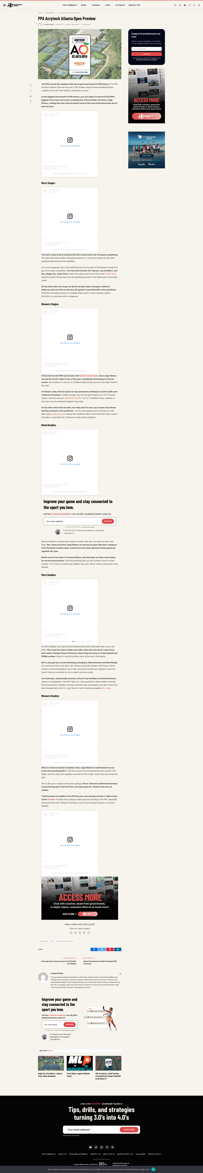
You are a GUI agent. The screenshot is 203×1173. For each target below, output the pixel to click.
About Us (62, 1154)
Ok (153, 1169)
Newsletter (134, 5)
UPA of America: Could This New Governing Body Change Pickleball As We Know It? (108, 1076)
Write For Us (109, 1154)
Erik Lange (106, 688)
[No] (200, 1169)
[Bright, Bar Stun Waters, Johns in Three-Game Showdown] (51, 1063)
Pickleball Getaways (78, 1154)
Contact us (95, 1154)
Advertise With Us (125, 1154)
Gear (107, 5)
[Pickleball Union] (15, 5)
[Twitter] (31, 90)
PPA (52, 941)
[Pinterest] (31, 101)
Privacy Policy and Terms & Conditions (88, 527)
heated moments (58, 414)
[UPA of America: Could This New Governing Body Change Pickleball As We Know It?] (108, 1063)
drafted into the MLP (73, 398)
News (83, 5)
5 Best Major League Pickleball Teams (78, 1074)
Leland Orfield (49, 24)
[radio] (71, 933)
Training (96, 5)
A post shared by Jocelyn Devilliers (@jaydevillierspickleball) (70, 641)
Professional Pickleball (64, 941)
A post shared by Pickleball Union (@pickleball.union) (70, 873)
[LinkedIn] (31, 96)
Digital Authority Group (102, 1164)
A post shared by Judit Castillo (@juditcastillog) (70, 371)
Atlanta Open (43, 941)
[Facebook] (31, 85)
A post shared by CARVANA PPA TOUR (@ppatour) (70, 173)
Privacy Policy (154, 1154)
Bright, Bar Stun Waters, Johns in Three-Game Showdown (50, 1074)
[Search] (199, 5)
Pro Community (70, 5)
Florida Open (110, 274)
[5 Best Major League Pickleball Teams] (80, 1063)
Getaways (120, 5)
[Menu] (4, 5)
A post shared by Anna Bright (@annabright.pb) (70, 762)
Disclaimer (140, 1154)
